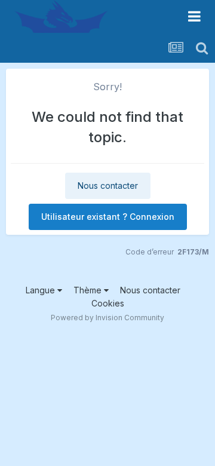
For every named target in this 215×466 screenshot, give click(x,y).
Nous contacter (108, 185)
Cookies (107, 303)
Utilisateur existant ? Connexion (107, 216)
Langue (41, 290)
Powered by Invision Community (107, 317)
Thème (88, 290)
